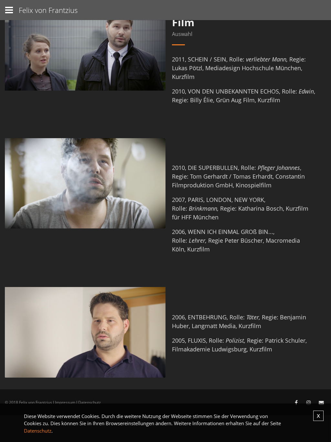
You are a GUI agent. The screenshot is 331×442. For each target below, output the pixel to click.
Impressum (65, 402)
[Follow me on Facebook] (296, 402)
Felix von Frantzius (48, 10)
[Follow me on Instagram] (309, 402)
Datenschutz (89, 402)
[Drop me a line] (321, 402)
